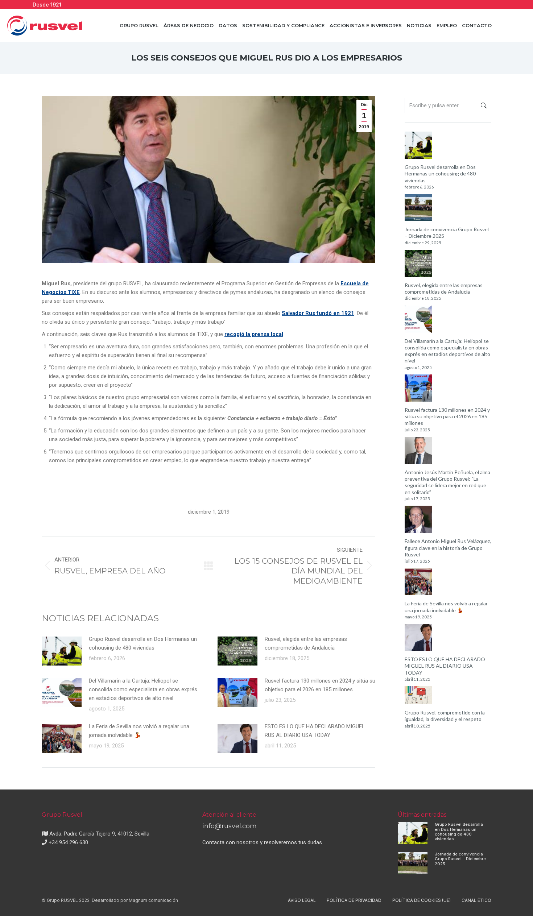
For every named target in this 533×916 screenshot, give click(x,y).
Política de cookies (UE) (421, 900)
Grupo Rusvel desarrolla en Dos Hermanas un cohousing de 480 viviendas (143, 643)
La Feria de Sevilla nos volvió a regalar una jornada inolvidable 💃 (139, 730)
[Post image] (62, 651)
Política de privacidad (354, 900)
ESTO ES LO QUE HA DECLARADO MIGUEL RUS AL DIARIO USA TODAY (315, 730)
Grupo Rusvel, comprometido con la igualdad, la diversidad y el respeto (445, 715)
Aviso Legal (302, 900)
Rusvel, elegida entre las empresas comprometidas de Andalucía (306, 643)
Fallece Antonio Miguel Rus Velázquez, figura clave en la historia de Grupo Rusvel (448, 547)
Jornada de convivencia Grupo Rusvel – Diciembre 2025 (447, 232)
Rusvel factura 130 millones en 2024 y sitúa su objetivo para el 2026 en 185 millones (320, 685)
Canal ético (476, 900)
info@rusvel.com (229, 826)
